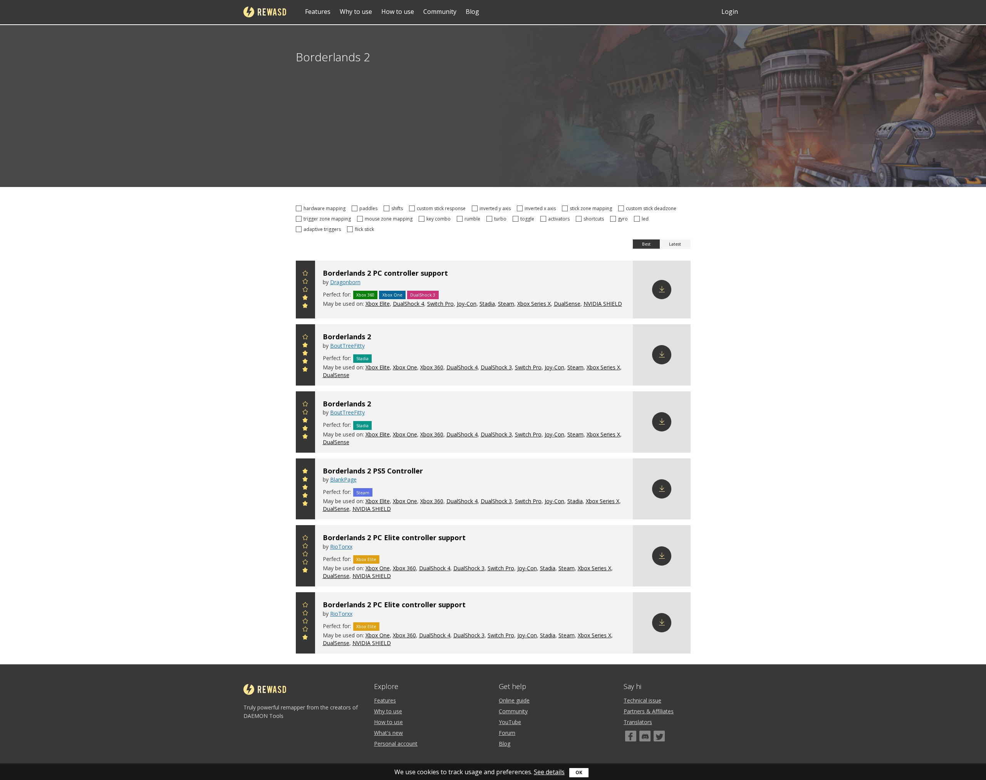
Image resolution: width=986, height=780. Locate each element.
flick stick (365, 229)
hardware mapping (326, 208)
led (646, 219)
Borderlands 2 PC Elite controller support (394, 537)
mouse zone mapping (390, 219)
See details (549, 772)
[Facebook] (630, 736)
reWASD (264, 12)
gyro (624, 219)
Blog (472, 11)
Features (317, 11)
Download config (661, 289)
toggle (528, 219)
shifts (398, 208)
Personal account (396, 743)
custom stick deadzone (652, 208)
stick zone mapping (592, 208)
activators (560, 219)
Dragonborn (345, 282)
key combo (439, 219)
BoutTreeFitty (347, 345)
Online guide (514, 700)
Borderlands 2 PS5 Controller (373, 470)
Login (729, 11)
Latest (675, 244)
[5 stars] (305, 274)
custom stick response (442, 208)
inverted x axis (541, 208)
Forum (507, 732)
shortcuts (595, 219)
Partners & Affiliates (649, 711)
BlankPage (343, 479)
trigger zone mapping (328, 219)
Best (646, 244)
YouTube (510, 722)
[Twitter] (659, 736)
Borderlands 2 (347, 336)
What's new (388, 732)
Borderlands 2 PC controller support (385, 273)
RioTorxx (341, 546)
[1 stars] (305, 307)
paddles (369, 208)
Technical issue (642, 700)
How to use (397, 11)
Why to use (356, 11)
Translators (638, 722)
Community (439, 11)
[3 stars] (305, 290)
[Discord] (645, 736)
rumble (473, 219)
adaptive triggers (323, 229)
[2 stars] (305, 299)
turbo (501, 219)
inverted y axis (496, 208)
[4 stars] (305, 282)
